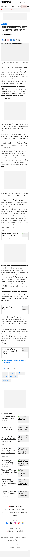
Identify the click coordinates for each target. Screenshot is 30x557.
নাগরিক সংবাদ (8, 510)
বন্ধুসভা (11, 512)
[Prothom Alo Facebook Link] (8, 523)
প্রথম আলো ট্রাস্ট (5, 512)
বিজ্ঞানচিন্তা (21, 510)
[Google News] (22, 523)
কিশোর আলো (15, 510)
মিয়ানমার (5, 376)
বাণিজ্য (19, 6)
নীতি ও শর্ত (24, 537)
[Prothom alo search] (21, 2)
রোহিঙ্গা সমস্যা (13, 376)
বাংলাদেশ (7, 6)
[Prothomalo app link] (10, 531)
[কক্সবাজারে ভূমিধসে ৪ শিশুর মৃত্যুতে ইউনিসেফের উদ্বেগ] (23, 494)
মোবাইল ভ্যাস (14, 515)
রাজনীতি (12, 6)
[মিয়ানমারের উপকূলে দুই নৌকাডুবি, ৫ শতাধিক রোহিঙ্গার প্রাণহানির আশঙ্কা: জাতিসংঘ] (23, 484)
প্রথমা (26, 512)
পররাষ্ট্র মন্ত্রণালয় (20, 373)
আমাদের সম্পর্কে (4, 537)
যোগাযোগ (10, 540)
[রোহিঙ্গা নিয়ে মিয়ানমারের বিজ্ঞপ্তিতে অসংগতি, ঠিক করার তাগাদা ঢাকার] (23, 429)
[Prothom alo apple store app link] (20, 531)
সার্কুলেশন (18, 537)
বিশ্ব (16, 6)
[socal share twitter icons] (5, 41)
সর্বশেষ (2, 6)
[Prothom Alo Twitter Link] (12, 523)
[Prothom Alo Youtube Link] (19, 523)
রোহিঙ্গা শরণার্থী (6, 380)
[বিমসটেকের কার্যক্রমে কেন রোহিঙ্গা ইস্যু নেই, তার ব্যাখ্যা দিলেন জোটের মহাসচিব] (23, 463)
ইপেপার (22, 512)
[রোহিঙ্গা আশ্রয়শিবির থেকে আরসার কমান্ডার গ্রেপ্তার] (23, 419)
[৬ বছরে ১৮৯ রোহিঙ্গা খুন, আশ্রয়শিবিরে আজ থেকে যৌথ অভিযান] (25, 350)
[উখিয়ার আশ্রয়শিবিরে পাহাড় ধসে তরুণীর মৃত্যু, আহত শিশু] (23, 473)
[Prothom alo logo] (15, 507)
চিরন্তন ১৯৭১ (16, 512)
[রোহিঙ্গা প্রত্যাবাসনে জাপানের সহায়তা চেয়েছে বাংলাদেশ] (25, 235)
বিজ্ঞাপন (11, 537)
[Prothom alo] (7, 2)
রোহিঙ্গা (11, 373)
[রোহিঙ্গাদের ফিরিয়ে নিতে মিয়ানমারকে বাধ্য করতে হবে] (25, 308)
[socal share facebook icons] (2, 41)
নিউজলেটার (17, 540)
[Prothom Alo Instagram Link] (15, 523)
